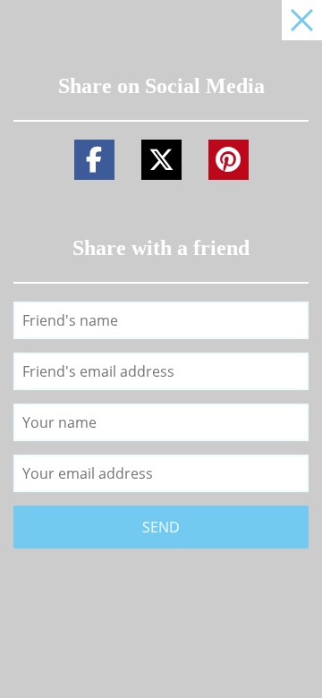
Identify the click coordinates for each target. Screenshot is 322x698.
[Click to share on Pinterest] (228, 160)
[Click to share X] (161, 160)
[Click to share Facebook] (94, 160)
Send (161, 527)
